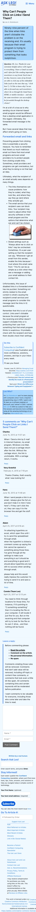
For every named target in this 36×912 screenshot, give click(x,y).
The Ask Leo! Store (14, 853)
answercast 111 (18, 373)
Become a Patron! (13, 845)
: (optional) (11, 790)
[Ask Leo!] (9, 3)
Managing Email (27, 368)
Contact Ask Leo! (13, 865)
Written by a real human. (18, 756)
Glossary (10, 836)
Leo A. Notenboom (11, 22)
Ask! (8, 824)
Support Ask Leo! (18, 821)
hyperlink (29, 375)
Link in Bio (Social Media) (16, 839)
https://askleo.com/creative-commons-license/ (18, 911)
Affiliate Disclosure (14, 876)
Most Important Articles (16, 830)
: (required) (14, 796)
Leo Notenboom (11, 395)
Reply (6, 464)
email (22, 375)
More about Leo (16, 413)
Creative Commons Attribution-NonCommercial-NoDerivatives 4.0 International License (14, 904)
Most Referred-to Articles (16, 827)
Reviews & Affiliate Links (18, 893)
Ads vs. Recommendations (17, 868)
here (29, 809)
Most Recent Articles (15, 833)
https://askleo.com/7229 (24, 371)
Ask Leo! (7, 407)
